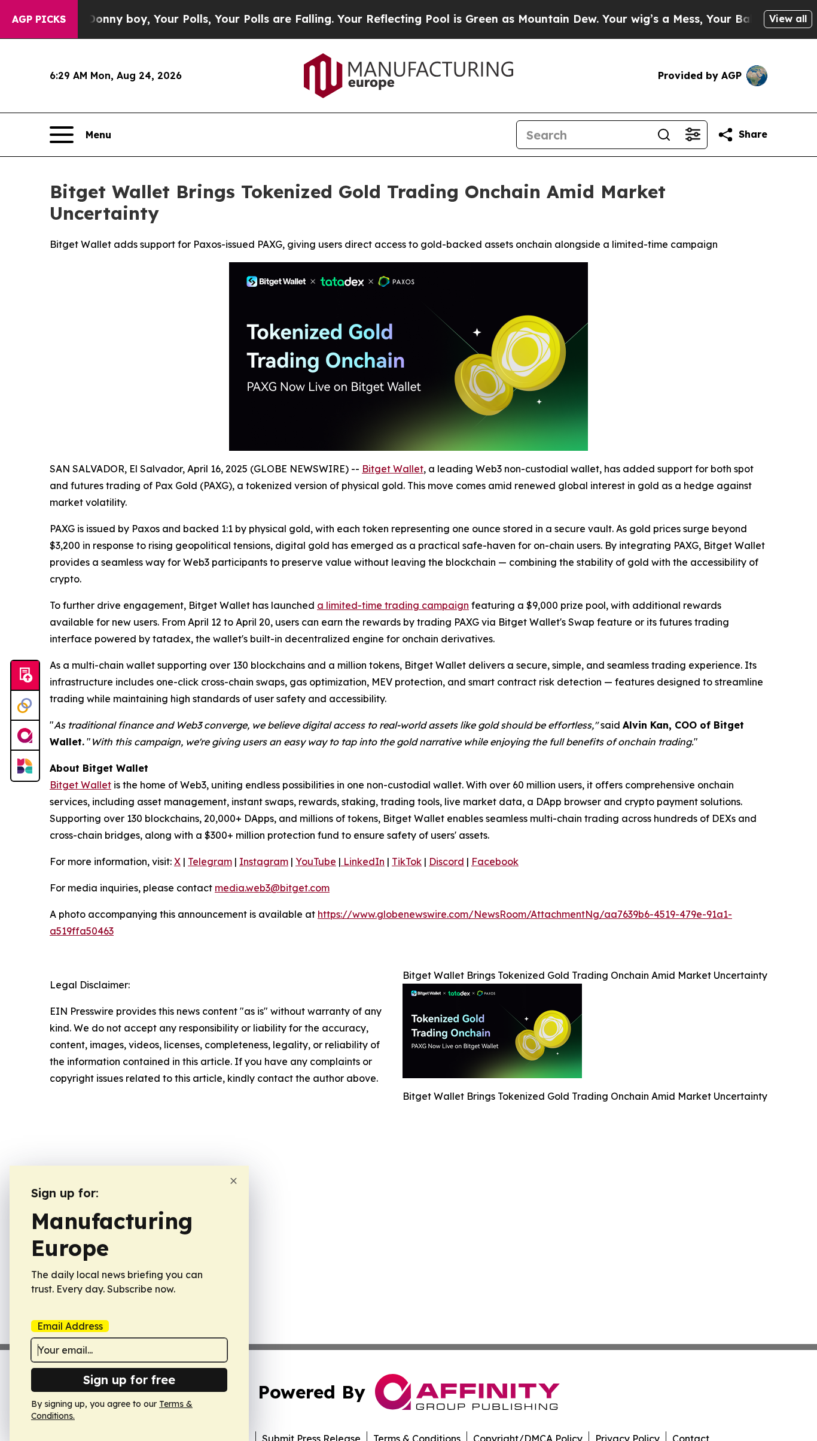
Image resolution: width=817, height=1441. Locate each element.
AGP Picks (39, 19)
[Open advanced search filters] (692, 134)
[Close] (233, 1181)
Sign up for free (129, 1379)
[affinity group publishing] (25, 736)
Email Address (70, 1326)
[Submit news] (25, 676)
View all (788, 19)
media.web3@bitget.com (272, 888)
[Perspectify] (25, 706)
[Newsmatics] (25, 766)
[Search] (664, 134)
